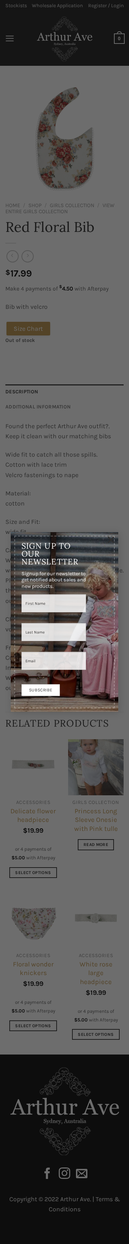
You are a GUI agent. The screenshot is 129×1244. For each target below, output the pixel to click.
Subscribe (40, 687)
